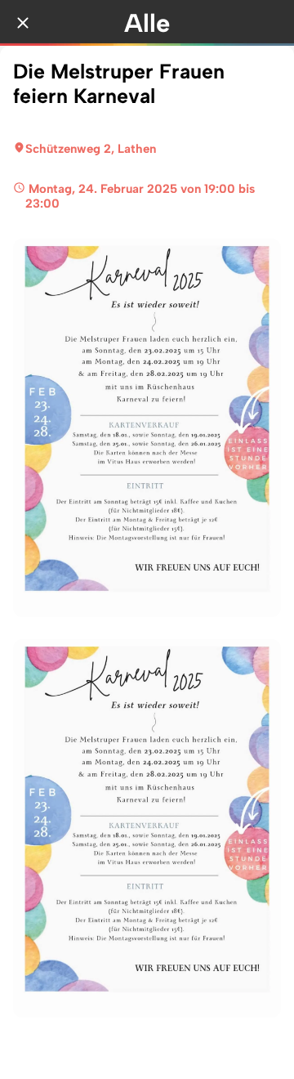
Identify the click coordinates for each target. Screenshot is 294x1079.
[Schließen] (23, 23)
